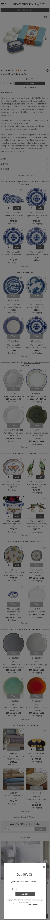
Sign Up (25, 894)
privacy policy (35, 904)
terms (30, 904)
